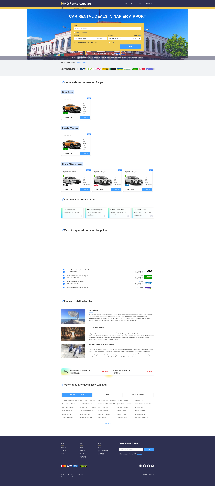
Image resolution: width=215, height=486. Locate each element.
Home (63, 62)
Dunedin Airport (103, 407)
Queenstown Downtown (124, 404)
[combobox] (107, 28)
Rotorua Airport (121, 410)
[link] (63, 62)
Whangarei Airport (122, 417)
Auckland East (139, 400)
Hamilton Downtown (141, 414)
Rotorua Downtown (140, 410)
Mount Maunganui (103, 410)
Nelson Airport (139, 407)
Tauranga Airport (67, 410)
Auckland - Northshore (69, 404)
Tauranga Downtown (86, 410)
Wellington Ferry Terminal (88, 407)
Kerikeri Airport (102, 417)
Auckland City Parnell (86, 404)
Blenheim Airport (85, 414)
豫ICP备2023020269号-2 (67, 477)
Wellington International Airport (144, 404)
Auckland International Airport (107, 400)
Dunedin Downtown (122, 407)
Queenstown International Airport (108, 404)
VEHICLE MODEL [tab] (138, 395)
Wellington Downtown (68, 407)
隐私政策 (151, 474)
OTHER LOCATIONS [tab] (77, 395)
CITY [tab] (107, 395)
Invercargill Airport (67, 417)
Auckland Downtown (123, 400)
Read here (150, 8)
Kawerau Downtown (86, 417)
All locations (71, 62)
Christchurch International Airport (72, 400)
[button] (140, 3)
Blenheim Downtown (104, 414)
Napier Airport (81, 62)
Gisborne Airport (67, 414)
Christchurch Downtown (87, 400)
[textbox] (107, 28)
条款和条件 (144, 474)
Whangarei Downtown (141, 417)
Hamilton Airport (121, 414)
